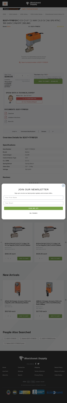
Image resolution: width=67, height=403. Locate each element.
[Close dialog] (63, 185)
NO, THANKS (33, 213)
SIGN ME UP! (33, 208)
